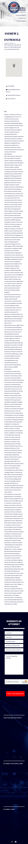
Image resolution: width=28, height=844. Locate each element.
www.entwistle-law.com (14, 95)
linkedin (15, 842)
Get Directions (12, 98)
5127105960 (11, 86)
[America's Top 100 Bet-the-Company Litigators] (14, 7)
